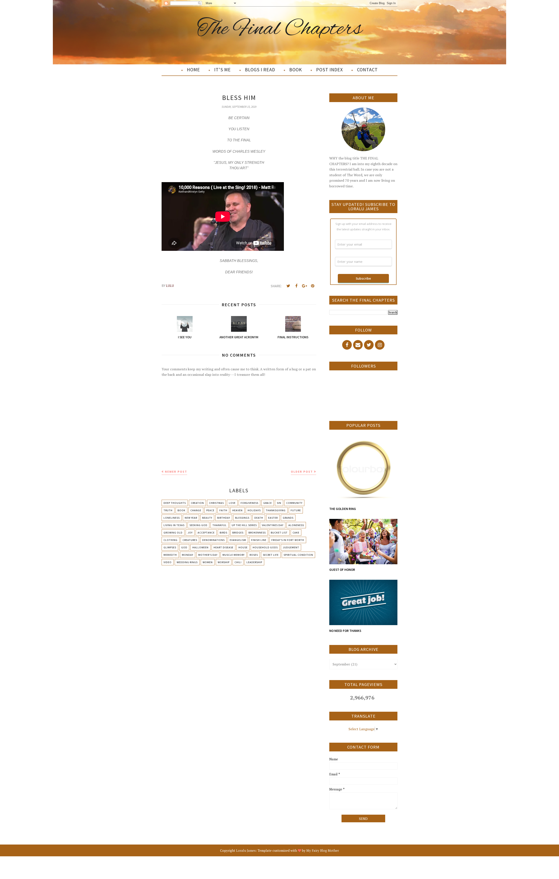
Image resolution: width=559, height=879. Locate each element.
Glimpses (170, 547)
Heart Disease (223, 547)
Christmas (216, 502)
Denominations (213, 540)
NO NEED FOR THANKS (345, 631)
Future (296, 510)
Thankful (219, 525)
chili (238, 562)
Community (294, 502)
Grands (288, 517)
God (184, 547)
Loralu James (246, 850)
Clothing (171, 540)
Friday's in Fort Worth (287, 540)
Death (258, 517)
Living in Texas (174, 525)
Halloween (200, 547)
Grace (267, 502)
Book (181, 510)
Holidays (254, 510)
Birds (223, 532)
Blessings (242, 517)
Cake (296, 532)
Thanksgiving (276, 510)
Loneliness (172, 517)
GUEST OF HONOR (342, 570)
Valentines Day (272, 525)
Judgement (291, 547)
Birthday (223, 517)
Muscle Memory (234, 554)
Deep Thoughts (175, 502)
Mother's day (207, 554)
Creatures (190, 540)
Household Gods (265, 547)
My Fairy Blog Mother (322, 850)
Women (208, 562)
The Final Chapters (279, 29)
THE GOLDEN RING (342, 509)
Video (168, 562)
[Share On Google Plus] (304, 285)
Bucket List (279, 532)
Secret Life (271, 554)
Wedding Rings (187, 562)
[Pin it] (312, 285)
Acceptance (206, 532)
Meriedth (170, 554)
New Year (191, 517)
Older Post (302, 472)
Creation (197, 502)
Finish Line (258, 540)
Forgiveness (249, 502)
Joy (190, 532)
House (243, 547)
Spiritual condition (298, 554)
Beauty (207, 517)
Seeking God (198, 525)
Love (232, 502)
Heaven (237, 510)
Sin (279, 502)
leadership (254, 562)
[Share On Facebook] (296, 285)
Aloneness (296, 525)
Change (195, 510)
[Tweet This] (288, 285)
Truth (168, 510)
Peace (210, 510)
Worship (223, 562)
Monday (187, 554)
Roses (254, 554)
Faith (223, 510)
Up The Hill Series (244, 525)
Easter (273, 517)
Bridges (237, 532)
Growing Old (173, 532)
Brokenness (257, 532)
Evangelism (238, 540)
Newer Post (176, 472)
